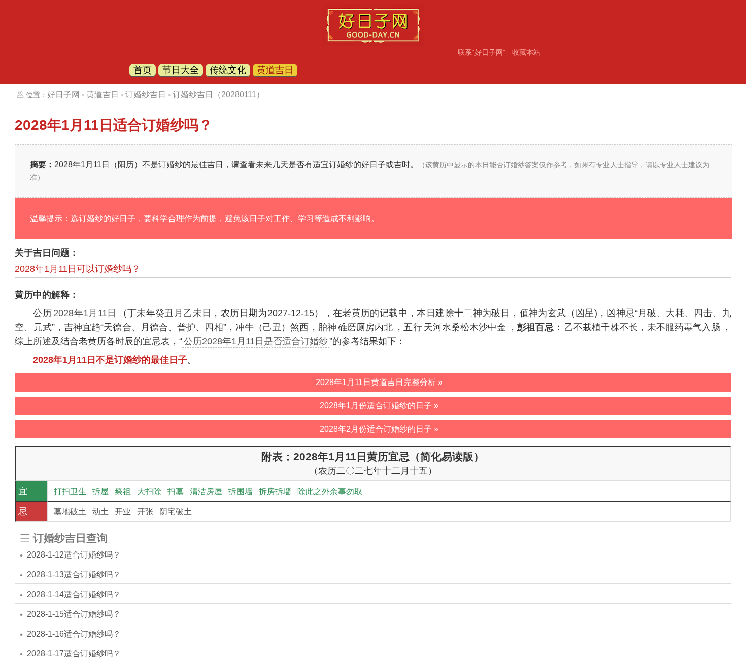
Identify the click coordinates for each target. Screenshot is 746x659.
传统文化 (228, 70)
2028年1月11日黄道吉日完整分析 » (379, 382)
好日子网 (63, 94)
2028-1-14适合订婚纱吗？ (74, 594)
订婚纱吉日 (145, 94)
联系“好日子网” (481, 52)
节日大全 (180, 70)
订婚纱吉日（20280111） (218, 94)
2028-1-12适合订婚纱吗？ (74, 554)
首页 (142, 70)
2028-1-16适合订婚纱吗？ (74, 634)
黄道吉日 (275, 70)
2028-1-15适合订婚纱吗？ (74, 614)
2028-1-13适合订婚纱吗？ (74, 574)
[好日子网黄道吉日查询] (373, 43)
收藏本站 (526, 52)
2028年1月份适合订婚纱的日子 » (379, 405)
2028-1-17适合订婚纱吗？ (74, 653)
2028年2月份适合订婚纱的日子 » (379, 429)
